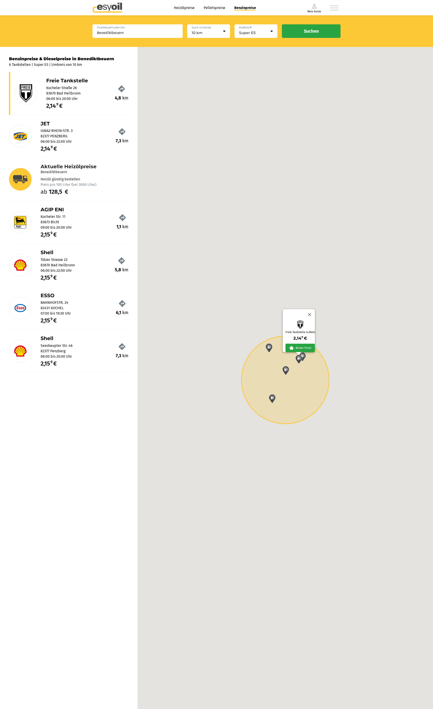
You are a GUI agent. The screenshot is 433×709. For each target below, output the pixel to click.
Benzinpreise (245, 8)
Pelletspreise (214, 8)
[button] (298, 359)
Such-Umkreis (201, 27)
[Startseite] (107, 8)
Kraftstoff (245, 27)
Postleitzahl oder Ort (111, 27)
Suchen (311, 31)
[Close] (309, 314)
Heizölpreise (184, 8)
